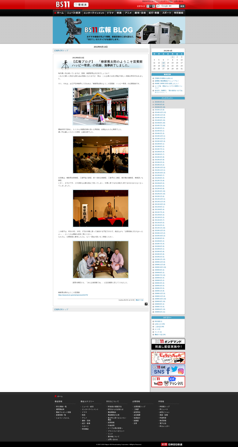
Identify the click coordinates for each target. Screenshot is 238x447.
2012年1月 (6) (159, 196)
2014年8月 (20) (160, 123)
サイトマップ (160, 1)
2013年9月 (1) (159, 144)
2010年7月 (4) (159, 243)
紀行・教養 (154, 13)
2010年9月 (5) (159, 238)
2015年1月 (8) (159, 110)
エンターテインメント (93, 13)
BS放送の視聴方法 (115, 407)
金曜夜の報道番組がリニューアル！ (167, 81)
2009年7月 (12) (160, 275)
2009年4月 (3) (159, 283)
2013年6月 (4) (159, 151)
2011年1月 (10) (160, 228)
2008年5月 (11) (160, 312)
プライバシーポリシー (116, 431)
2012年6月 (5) (159, 183)
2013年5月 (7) (159, 154)
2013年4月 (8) (159, 157)
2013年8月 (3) (159, 146)
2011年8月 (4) (159, 209)
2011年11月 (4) (160, 201)
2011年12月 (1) (160, 199)
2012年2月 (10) (160, 194)
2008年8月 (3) (159, 304)
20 (163, 66)
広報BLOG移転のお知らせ (164, 78)
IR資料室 (163, 418)
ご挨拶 (136, 409)
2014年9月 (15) (160, 120)
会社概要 (137, 415)
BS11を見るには (147, 1)
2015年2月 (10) (160, 107)
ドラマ (110, 13)
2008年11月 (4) (160, 296)
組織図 (136, 421)
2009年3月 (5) (159, 285)
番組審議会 (112, 412)
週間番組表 (60, 409)
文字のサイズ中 (150, 6)
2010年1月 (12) (160, 259)
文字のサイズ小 (147, 6)
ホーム (59, 13)
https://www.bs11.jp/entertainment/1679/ (73, 295)
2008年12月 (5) (160, 293)
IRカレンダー (165, 426)
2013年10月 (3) (160, 141)
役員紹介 (137, 418)
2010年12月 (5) (160, 230)
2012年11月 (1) (160, 170)
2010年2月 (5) (159, 257)
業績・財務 (164, 415)
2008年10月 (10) (160, 299)
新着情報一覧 (61, 415)
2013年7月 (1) (159, 149)
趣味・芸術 (140, 13)
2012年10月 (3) (160, 173)
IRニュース (164, 409)
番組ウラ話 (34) (160, 334)
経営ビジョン (165, 412)
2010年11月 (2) (160, 233)
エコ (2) (157, 329)
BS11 (62, 5)
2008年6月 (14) (160, 309)
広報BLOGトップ (61, 50)
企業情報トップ (139, 407)
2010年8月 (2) (159, 241)
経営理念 (137, 412)
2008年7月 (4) (159, 306)
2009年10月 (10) (160, 267)
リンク (110, 434)
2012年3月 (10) (160, 191)
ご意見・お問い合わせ (175, 1)
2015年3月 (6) (159, 104)
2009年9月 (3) (159, 270)
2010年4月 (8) (159, 251)
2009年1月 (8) (159, 291)
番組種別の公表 (113, 415)
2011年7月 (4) (159, 212)
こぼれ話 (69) (159, 326)
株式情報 (163, 421)
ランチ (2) (158, 332)
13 (163, 63)
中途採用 (111, 425)
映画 (119, 13)
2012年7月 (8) (159, 180)
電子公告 (163, 423)
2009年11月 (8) (160, 264)
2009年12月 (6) (160, 262)
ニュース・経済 (73, 13)
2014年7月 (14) (160, 125)
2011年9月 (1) (159, 207)
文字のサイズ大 (153, 6)
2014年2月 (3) (159, 133)
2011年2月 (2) (159, 225)
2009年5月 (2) (159, 280)
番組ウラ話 (139, 300)
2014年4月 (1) (159, 131)
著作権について (113, 437)
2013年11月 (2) (160, 138)
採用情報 (111, 422)
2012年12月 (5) (160, 167)
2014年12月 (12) (160, 112)
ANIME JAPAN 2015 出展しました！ (167, 83)
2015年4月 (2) (159, 102)
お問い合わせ (113, 439)
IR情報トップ (165, 407)
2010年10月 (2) (160, 235)
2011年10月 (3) (160, 204)
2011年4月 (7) (159, 220)
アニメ (128, 13)
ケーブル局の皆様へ (115, 428)
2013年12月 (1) (160, 136)
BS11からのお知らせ (115, 409)
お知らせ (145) (160, 324)
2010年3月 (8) (159, 254)
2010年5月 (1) (159, 249)
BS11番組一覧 (61, 407)
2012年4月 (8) (159, 188)
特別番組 (178, 13)
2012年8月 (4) (159, 178)
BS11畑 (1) (158, 321)
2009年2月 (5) (159, 288)
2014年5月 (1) (159, 128)
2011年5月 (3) (159, 217)
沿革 (135, 423)
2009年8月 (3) (159, 272)
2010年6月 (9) (159, 246)
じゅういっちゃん (62, 418)
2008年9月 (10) (160, 301)
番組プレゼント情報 (63, 412)
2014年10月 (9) (160, 117)
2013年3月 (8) (159, 159)
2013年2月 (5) (159, 162)
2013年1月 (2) (159, 165)
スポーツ (166, 13)
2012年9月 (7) (159, 175)
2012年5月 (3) (159, 186)
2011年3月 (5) (159, 222)
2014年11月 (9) (160, 115)
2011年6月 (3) (159, 215)
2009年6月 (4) (159, 278)
